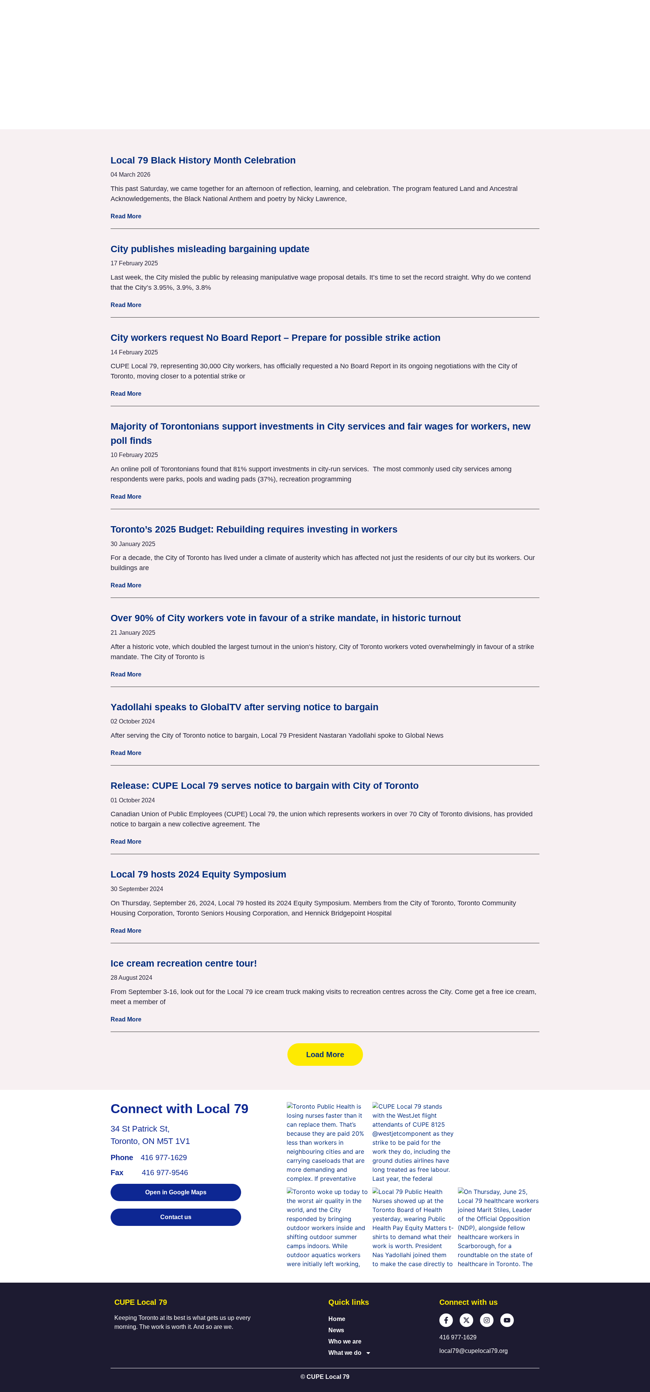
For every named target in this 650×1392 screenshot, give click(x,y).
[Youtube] (507, 1320)
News (336, 1330)
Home (336, 1319)
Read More (126, 216)
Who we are (344, 1341)
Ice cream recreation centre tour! (184, 963)
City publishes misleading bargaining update (210, 249)
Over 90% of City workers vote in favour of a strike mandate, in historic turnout (286, 618)
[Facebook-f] (446, 1320)
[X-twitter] (466, 1320)
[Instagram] (487, 1320)
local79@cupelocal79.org (473, 1351)
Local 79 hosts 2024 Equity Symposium (198, 874)
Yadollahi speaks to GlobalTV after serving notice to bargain (244, 707)
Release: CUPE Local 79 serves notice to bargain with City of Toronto (265, 785)
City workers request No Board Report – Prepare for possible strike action (275, 337)
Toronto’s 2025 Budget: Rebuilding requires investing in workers (254, 529)
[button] (325, 1054)
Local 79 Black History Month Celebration (203, 160)
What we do (344, 1353)
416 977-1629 (164, 1157)
